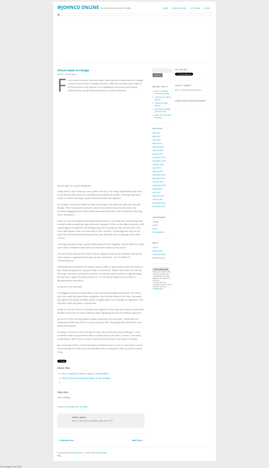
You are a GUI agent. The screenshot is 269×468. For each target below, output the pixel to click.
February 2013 (158, 196)
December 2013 (159, 175)
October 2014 (158, 164)
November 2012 (159, 206)
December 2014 (159, 157)
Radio (155, 229)
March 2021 (157, 143)
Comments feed (159, 254)
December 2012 (159, 203)
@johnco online (78, 7)
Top (59, 456)
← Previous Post (65, 440)
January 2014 (158, 171)
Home (165, 8)
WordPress (78, 453)
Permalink (83, 407)
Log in (155, 247)
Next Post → (138, 440)
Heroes (155, 225)
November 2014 (159, 161)
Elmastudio (102, 453)
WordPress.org (159, 258)
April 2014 (157, 168)
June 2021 (156, 133)
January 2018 (158, 150)
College (156, 222)
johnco (83, 417)
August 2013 (157, 189)
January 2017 (158, 154)
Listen (207, 8)
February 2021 (158, 147)
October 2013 (158, 182)
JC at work (195, 8)
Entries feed (157, 251)
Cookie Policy (158, 289)
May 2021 (156, 136)
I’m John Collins (179, 8)
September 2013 (159, 185)
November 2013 (159, 178)
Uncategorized (72, 407)
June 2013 (156, 192)
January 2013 (158, 199)
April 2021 (157, 140)
